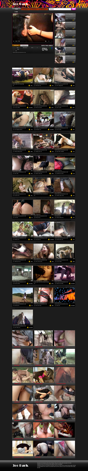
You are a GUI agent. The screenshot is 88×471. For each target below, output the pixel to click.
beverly (58, 239)
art (14, 107)
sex (18, 195)
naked (16, 261)
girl (38, 85)
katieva (60, 217)
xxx (40, 85)
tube (60, 129)
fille (59, 151)
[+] (50, 48)
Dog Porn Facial (69, 22)
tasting (18, 151)
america (20, 129)
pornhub (58, 173)
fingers (38, 129)
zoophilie (62, 151)
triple (61, 261)
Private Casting (68, 30)
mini (38, 305)
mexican (16, 239)
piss (15, 327)
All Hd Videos (68, 47)
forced (37, 107)
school (37, 85)
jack (57, 107)
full (62, 217)
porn (57, 85)
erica (36, 261)
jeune (58, 151)
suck (39, 107)
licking (16, 151)
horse (37, 305)
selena (18, 107)
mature (37, 173)
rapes (61, 195)
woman (58, 195)
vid (16, 50)
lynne (60, 239)
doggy (60, 85)
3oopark (20, 4)
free (57, 129)
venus (39, 261)
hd (58, 129)
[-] (52, 48)
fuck (40, 305)
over (60, 283)
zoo (16, 107)
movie (19, 283)
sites (17, 173)
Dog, (18, 49)
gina (60, 107)
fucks (39, 173)
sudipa (37, 151)
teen (36, 217)
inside (62, 283)
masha (58, 217)
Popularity (34, 9)
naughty (17, 129)
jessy (57, 305)
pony (63, 195)
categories (25, 9)
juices (21, 151)
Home (16, 9)
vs (58, 107)
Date (43, 9)
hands (58, 283)
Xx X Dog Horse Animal (70, 39)
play (17, 305)
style (62, 85)
